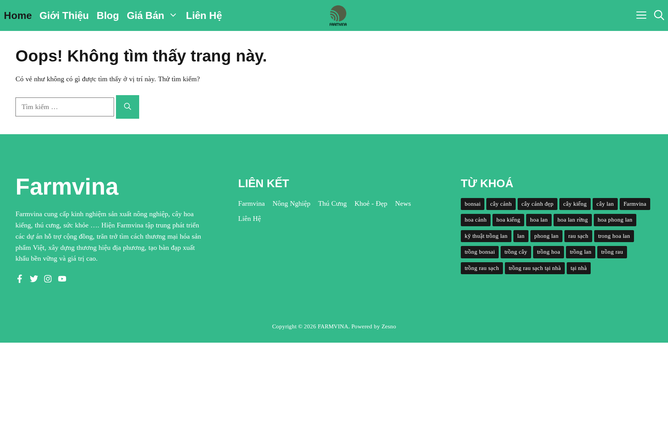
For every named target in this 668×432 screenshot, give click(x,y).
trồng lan (580, 252)
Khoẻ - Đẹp (370, 203)
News (403, 203)
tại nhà (579, 268)
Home (18, 15)
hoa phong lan (615, 220)
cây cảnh (501, 204)
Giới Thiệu (64, 15)
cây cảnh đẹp (537, 204)
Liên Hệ (204, 15)
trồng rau (612, 252)
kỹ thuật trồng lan (486, 236)
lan (521, 236)
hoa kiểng (508, 220)
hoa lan (539, 220)
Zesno (389, 326)
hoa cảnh (476, 220)
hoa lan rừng (572, 220)
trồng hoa (548, 252)
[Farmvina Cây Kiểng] (337, 15)
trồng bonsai (480, 252)
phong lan (546, 236)
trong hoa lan (614, 236)
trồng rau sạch (482, 268)
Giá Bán (145, 15)
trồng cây (515, 252)
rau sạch (578, 236)
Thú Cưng (332, 203)
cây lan (605, 204)
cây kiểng (575, 204)
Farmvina (251, 203)
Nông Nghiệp (291, 203)
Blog (108, 15)
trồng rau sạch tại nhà (535, 268)
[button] (659, 15)
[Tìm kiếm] (127, 107)
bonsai (473, 204)
